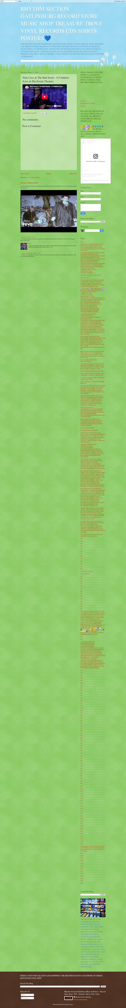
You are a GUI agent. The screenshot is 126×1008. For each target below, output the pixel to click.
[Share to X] (44, 113)
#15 (81, 543)
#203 (82, 883)
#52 (81, 690)
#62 (81, 720)
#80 (81, 766)
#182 (82, 826)
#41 (81, 609)
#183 (82, 828)
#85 (81, 778)
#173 (82, 803)
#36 (81, 596)
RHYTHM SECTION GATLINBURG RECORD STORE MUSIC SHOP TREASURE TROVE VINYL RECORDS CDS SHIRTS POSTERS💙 (62, 23)
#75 (81, 753)
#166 (82, 788)
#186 (82, 836)
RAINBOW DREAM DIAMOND (89, 430)
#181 (82, 823)
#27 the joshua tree (85, 574)
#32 (81, 586)
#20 (81, 556)
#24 (81, 566)
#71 (81, 743)
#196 (29, 244)
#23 (81, 564)
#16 (81, 546)
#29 (81, 579)
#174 (82, 806)
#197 (82, 868)
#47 (81, 675)
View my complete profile (80, 999)
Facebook (83, 101)
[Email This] (41, 113)
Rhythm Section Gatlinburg (83, 997)
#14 (81, 541)
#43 (81, 639)
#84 (81, 776)
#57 (81, 703)
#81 (81, 768)
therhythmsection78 (102, 180)
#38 (81, 601)
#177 (82, 813)
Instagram (83, 106)
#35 (81, 594)
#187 (82, 838)
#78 (81, 761)
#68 (81, 736)
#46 (81, 673)
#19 (81, 554)
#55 (81, 698)
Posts (23, 995)
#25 (81, 569)
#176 (82, 811)
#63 (81, 723)
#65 (81, 728)
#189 (82, 844)
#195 (82, 863)
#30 (81, 581)
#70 (81, 741)
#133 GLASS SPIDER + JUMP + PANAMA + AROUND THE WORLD (92, 378)
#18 (81, 551)
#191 (82, 853)
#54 (81, 695)
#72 (81, 746)
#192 (82, 856)
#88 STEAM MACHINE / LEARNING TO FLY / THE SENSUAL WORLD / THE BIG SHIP (93, 374)
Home (49, 173)
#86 (81, 781)
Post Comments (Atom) (34, 177)
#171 (82, 801)
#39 (81, 604)
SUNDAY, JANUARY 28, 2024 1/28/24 (91, 275)
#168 (82, 793)
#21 (81, 558)
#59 (81, 713)
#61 (81, 718)
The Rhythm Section (88, 180)
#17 (81, 548)
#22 (81, 561)
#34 (81, 591)
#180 (82, 821)
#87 (81, 783)
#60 (81, 715)
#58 (81, 710)
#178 (82, 816)
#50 (81, 685)
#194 (82, 861)
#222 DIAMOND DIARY (87, 428)
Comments (25, 998)
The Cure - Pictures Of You (29, 183)
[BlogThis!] (43, 113)
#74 (81, 751)
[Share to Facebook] (46, 113)
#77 (81, 758)
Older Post (73, 173)
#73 (81, 748)
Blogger (71, 1004)
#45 (81, 670)
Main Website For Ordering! (88, 103)
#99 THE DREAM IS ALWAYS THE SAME (92, 371)
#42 (81, 637)
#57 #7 (82, 708)
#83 (81, 773)
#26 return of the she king (87, 571)
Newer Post (25, 173)
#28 (81, 576)
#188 (82, 841)
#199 (82, 873)
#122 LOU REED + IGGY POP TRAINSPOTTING (89, 360)
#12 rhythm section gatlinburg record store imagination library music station (91, 535)
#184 (82, 831)
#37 (81, 599)
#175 (82, 808)
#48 (81, 678)
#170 (82, 798)
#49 (81, 680)
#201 (82, 878)
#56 (81, 700)
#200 (82, 876)
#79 (81, 763)
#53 (81, 693)
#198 (82, 871)
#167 (82, 791)
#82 (81, 771)
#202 (82, 881)
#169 (82, 796)
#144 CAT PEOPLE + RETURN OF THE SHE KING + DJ (92, 382)
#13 (81, 538)
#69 (81, 738)
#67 (81, 733)
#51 (81, 688)
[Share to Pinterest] (48, 113)
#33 (81, 589)
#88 (81, 786)
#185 (82, 833)
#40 (81, 606)
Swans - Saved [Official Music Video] (31, 253)
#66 (81, 731)
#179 (82, 818)
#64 (81, 725)
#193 (82, 858)
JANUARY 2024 (85, 278)
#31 (81, 584)
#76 (81, 756)
